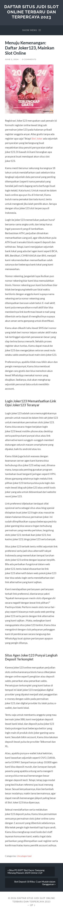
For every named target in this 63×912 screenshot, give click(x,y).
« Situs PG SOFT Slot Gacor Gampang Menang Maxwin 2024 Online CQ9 (26, 871)
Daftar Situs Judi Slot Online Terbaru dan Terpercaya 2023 (31, 11)
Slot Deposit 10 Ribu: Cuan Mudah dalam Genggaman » (34, 883)
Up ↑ (33, 905)
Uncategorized (24, 856)
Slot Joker (37, 138)
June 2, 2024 (12, 59)
